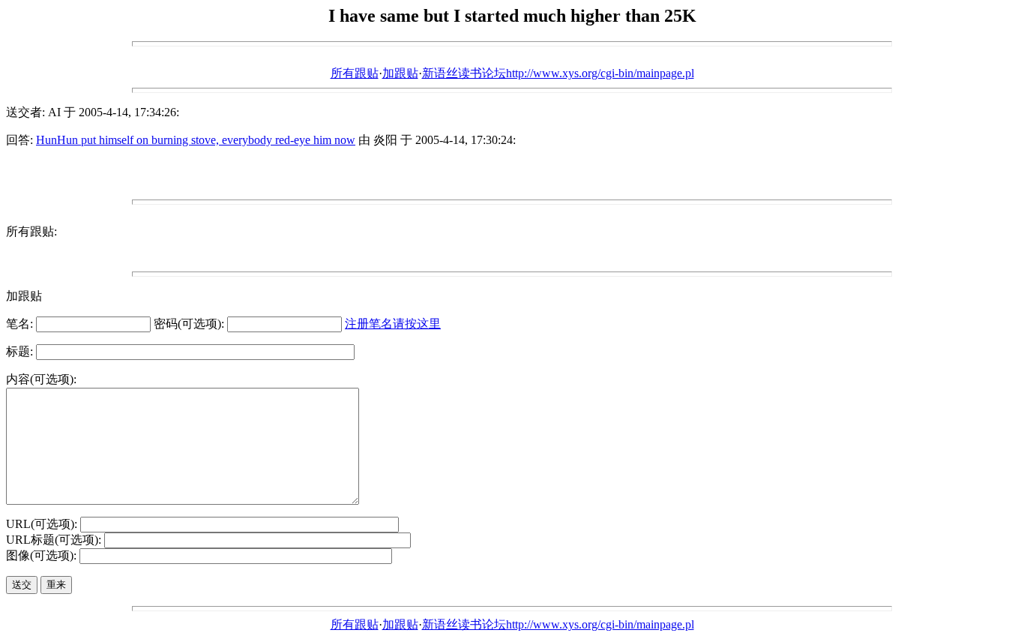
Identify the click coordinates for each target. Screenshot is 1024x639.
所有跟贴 (355, 73)
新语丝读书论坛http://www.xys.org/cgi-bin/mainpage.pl (558, 73)
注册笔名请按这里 (393, 323)
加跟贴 (400, 73)
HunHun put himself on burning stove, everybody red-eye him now (195, 140)
